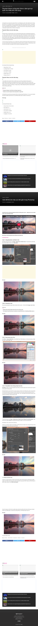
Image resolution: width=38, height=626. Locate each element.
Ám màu (5, 537)
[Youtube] (19, 621)
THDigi (21, 624)
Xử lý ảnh (23, 537)
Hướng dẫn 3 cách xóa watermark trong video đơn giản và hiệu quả (17, 175)
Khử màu (19, 537)
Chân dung (6, 118)
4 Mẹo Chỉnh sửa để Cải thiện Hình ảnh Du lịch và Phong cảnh (13, 309)
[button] (19, 610)
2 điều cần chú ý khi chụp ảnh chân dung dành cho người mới (13, 91)
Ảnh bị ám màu (10, 537)
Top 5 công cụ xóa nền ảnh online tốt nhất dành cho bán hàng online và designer (19, 178)
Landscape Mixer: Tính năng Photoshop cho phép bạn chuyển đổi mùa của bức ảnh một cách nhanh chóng (10, 573)
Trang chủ (3, 6)
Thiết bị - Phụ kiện (8, 6)
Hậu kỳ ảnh (15, 537)
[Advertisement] (19, 18)
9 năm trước (3, 12)
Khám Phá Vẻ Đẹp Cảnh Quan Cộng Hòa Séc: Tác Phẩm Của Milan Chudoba (18, 600)
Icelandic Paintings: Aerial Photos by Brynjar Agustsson (12, 90)
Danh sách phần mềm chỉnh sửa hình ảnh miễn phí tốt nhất (10, 575)
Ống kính (13, 118)
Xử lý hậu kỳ (7, 197)
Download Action (5, 237)
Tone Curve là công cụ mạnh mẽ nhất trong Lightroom (27, 575)
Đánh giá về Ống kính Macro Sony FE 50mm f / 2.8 (9, 158)
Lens (11, 6)
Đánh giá (10, 118)
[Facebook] (18, 621)
